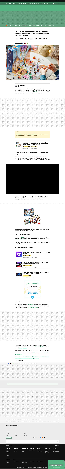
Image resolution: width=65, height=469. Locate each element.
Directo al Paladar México (32, 461)
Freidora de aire (25, 25)
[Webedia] (57, 0)
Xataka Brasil (8, 462)
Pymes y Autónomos (56, 451)
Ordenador (49, 25)
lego (32, 363)
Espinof (23, 451)
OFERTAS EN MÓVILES (22, 3)
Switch (7, 435)
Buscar (57, 442)
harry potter (36, 363)
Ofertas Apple (20, 421)
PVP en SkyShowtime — (27, 265)
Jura (16, 435)
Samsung (7, 433)
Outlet (34, 25)
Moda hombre (17, 430)
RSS (42, 437)
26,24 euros (36, 91)
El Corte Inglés (16, 25)
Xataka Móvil (8, 451)
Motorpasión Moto (39, 451)
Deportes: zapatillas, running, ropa (9, 431)
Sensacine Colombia (24, 462)
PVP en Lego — (26, 146)
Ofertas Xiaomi (15, 421)
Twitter (55, 3)
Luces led (56, 421)
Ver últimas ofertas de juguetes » (21, 136)
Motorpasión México (40, 461)
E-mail (27, 43)
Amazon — (33, 146)
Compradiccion (47, 452)
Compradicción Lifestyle (32, 134)
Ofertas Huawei (26, 421)
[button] (21, 85)
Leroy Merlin (38, 25)
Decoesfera (46, 451)
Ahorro (25, 435)
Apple (16, 433)
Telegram (53, 3)
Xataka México (8, 461)
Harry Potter (36, 156)
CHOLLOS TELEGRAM (12, 3)
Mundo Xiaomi (8, 455)
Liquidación (30, 25)
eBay (25, 433)
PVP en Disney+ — (27, 275)
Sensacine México (24, 461)
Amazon (42, 25)
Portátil (53, 25)
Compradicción (18, 134)
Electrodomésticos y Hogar (9, 428)
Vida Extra (15, 451)
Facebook (56, 3)
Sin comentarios (18, 43)
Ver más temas (8, 437)
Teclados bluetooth (50, 421)
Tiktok (58, 3)
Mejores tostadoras (38, 421)
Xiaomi (45, 25)
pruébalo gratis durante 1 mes (21, 239)
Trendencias (24, 363)
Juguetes (20, 363)
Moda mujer (26, 430)
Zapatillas (20, 25)
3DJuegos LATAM (16, 461)
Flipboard (25, 43)
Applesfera (7, 452)
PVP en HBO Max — (27, 255)
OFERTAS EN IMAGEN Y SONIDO (33, 3)
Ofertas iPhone (32, 421)
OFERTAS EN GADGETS (45, 3)
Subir (56, 445)
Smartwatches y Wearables (26, 428)
